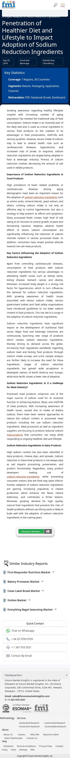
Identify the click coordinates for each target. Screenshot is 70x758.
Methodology (7, 718)
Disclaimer (9, 746)
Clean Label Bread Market (23, 591)
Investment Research (29, 726)
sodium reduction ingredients (41, 197)
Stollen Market (16, 600)
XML (32, 749)
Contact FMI (21, 8)
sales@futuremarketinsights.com (31, 696)
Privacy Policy (45, 746)
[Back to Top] (62, 730)
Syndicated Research (29, 722)
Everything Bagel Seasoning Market (30, 609)
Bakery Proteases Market (23, 581)
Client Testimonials (13, 738)
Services (21, 718)
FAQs (13, 749)
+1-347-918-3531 (16, 699)
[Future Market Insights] (9, 5)
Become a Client (51, 734)
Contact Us (32, 738)
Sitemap (23, 749)
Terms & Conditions (26, 746)
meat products (15, 434)
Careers (21, 734)
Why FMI (34, 734)
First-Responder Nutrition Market (28, 572)
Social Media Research (55, 726)
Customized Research (54, 722)
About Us (8, 734)
